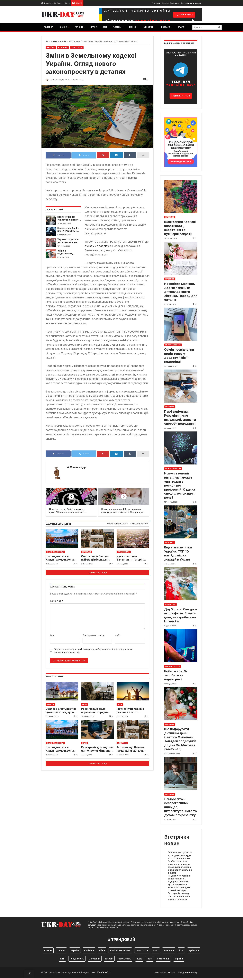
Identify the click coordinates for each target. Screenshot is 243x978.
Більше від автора (139, 524)
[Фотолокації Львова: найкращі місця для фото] (97, 538)
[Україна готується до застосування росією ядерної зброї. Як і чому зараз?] (51, 242)
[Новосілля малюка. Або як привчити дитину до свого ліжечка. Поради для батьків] (180, 258)
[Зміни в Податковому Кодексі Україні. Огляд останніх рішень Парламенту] (51, 253)
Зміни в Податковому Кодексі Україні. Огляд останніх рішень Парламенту (68, 252)
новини (48, 950)
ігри (181, 950)
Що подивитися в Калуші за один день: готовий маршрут (60, 558)
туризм (61, 950)
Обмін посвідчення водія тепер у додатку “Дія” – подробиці (179, 355)
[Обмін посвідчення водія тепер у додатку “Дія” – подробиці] (180, 324)
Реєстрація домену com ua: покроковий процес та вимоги (97, 749)
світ (150, 958)
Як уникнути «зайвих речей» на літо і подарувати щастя (130, 710)
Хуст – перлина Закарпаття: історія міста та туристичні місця (130, 558)
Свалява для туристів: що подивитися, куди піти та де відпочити (61, 710)
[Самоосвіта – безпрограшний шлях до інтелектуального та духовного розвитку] (180, 773)
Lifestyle (86, 552)
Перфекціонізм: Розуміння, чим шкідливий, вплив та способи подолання (180, 417)
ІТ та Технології (173, 345)
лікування (94, 958)
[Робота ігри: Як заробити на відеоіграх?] (180, 645)
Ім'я (52, 635)
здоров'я (169, 950)
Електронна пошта (93, 635)
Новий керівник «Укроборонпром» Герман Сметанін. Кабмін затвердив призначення (68, 218)
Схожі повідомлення (117, 524)
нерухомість (77, 958)
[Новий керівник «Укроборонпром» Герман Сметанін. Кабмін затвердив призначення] (51, 219)
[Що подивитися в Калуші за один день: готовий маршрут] (62, 538)
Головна (169, 542)
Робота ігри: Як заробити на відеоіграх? (176, 675)
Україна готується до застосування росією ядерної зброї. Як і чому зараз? (67, 241)
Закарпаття (124, 552)
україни (179, 958)
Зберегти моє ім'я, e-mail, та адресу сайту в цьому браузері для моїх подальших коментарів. (93, 650)
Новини (54, 41)
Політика (76, 47)
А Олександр (76, 467)
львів (139, 958)
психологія (142, 950)
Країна (63, 41)
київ (62, 958)
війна (102, 950)
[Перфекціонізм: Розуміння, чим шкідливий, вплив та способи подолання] (180, 386)
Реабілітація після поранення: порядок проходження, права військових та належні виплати (96, 710)
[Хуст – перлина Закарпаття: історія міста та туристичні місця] (133, 538)
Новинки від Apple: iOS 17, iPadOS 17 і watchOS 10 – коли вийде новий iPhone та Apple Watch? (68, 230)
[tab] (117, 524)
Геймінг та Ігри (172, 666)
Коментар (56, 600)
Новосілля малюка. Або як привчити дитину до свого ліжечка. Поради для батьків (180, 292)
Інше (84, 704)
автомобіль (124, 958)
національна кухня (120, 950)
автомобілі (163, 958)
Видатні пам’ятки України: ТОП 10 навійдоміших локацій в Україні (178, 553)
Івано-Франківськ (55, 552)
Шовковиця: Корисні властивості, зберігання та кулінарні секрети (180, 228)
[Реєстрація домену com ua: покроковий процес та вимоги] (97, 729)
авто (155, 950)
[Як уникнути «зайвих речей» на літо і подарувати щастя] (133, 691)
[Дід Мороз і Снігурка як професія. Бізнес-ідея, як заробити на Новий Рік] (180, 583)
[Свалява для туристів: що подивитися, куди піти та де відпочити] (62, 691)
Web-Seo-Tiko (104, 972)
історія (109, 958)
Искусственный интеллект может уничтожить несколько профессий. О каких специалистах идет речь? (179, 485)
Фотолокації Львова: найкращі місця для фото (95, 558)
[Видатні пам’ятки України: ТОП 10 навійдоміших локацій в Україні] (180, 521)
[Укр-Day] (64, 14)
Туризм (50, 704)
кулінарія (194, 950)
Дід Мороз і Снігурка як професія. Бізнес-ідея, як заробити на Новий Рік (180, 615)
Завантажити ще (97, 572)
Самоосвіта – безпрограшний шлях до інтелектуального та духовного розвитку (180, 807)
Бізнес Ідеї (170, 604)
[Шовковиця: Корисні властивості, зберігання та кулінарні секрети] (180, 196)
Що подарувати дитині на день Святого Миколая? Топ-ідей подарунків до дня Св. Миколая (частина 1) (180, 739)
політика (89, 950)
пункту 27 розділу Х (98, 246)
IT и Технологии (173, 469)
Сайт (118, 635)
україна (75, 950)
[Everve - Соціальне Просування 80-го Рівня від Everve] (180, 141)
